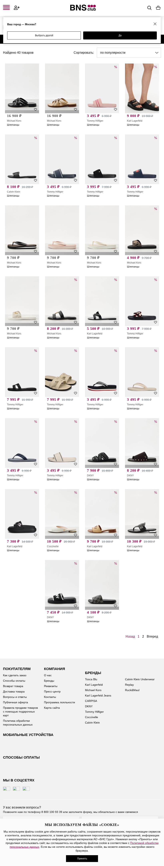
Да (120, 35)
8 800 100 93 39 (51, 812)
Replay (129, 684)
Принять (82, 858)
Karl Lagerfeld (134, 120)
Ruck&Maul (132, 690)
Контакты (50, 696)
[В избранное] (35, 109)
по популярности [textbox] (112, 52)
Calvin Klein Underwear (140, 679)
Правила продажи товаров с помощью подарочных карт (20, 711)
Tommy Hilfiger (95, 120)
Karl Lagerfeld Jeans (98, 695)
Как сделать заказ (14, 675)
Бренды (49, 680)
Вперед (152, 636)
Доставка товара (14, 691)
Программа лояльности (59, 702)
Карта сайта (52, 707)
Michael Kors (14, 120)
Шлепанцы (13, 124)
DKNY (90, 475)
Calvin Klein (13, 191)
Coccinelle (53, 546)
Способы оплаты (14, 680)
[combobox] (129, 53)
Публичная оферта (15, 702)
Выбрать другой (44, 35)
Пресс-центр (52, 691)
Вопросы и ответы (15, 696)
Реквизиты (50, 686)
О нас (48, 675)
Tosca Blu (91, 679)
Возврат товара (13, 686)
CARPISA (91, 700)
